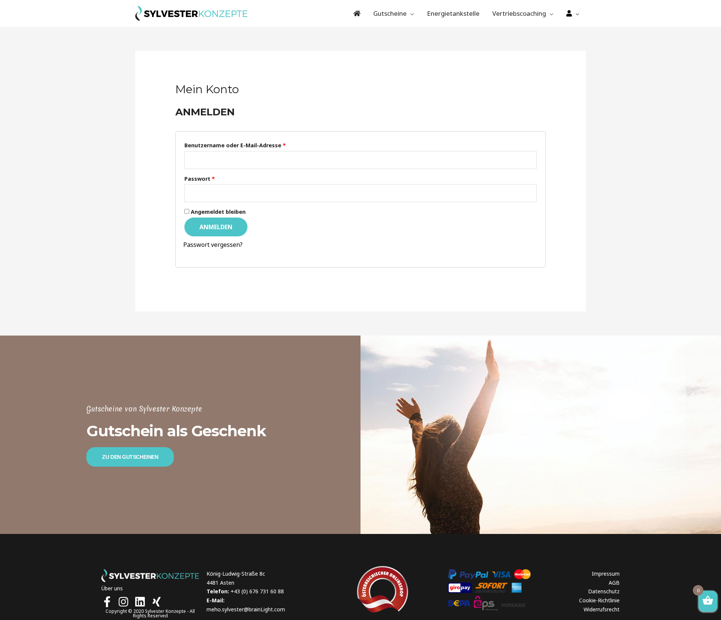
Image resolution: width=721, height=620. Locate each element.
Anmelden (215, 227)
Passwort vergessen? (213, 244)
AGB (614, 582)
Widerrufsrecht (602, 609)
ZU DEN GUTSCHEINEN (130, 457)
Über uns (112, 588)
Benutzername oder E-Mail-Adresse (235, 145)
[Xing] (156, 601)
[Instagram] (123, 601)
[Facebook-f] (106, 601)
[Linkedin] (139, 601)
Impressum (606, 573)
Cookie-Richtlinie (599, 600)
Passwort (199, 178)
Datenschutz (604, 591)
